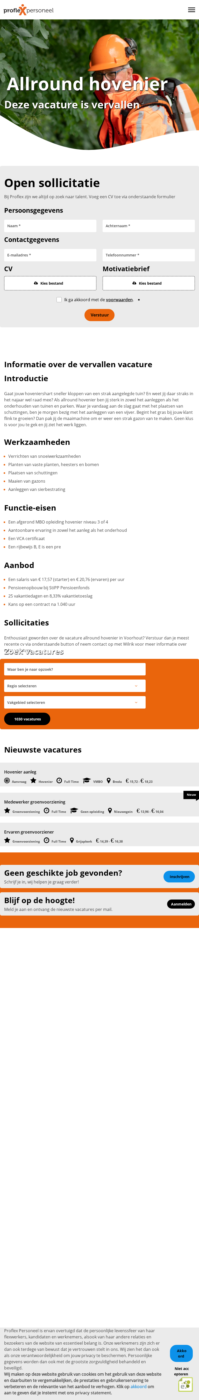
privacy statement (93, 1393)
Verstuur (100, 315)
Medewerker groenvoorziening (34, 802)
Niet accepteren (181, 1371)
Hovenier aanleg (20, 772)
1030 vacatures (27, 719)
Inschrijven (179, 876)
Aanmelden (181, 904)
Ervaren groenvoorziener (29, 832)
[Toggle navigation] (192, 10)
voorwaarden (119, 300)
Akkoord (182, 1353)
